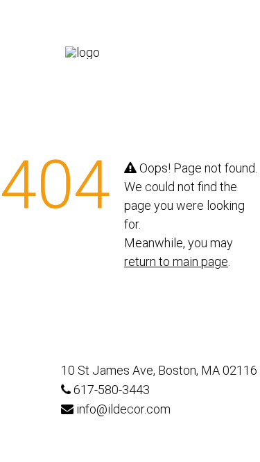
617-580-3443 (110, 390)
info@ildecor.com (122, 409)
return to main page (176, 261)
